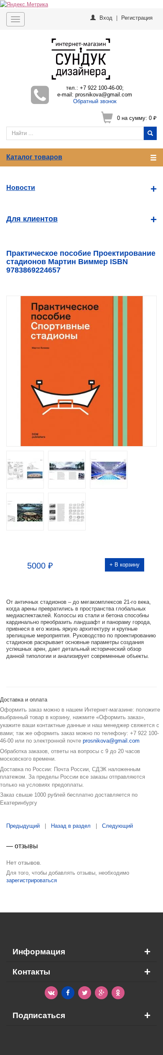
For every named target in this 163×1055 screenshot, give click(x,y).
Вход (105, 17)
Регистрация (137, 17)
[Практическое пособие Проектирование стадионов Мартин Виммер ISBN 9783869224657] (81, 370)
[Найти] (150, 133)
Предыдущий (23, 826)
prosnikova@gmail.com (111, 741)
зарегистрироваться (31, 880)
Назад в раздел (71, 826)
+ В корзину (125, 564)
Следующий (117, 826)
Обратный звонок (95, 101)
